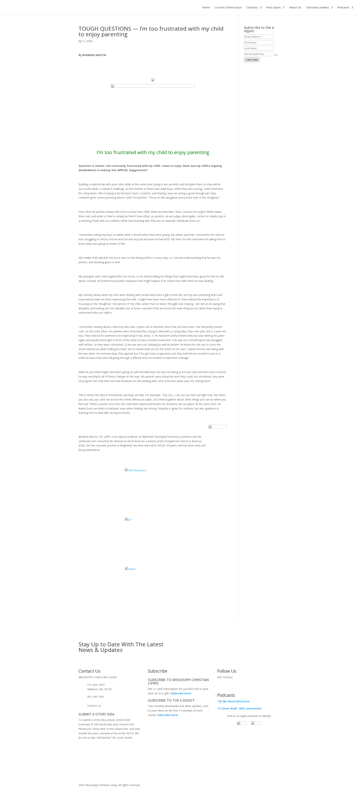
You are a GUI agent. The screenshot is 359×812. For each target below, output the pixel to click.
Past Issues (273, 7)
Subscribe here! (167, 715)
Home (206, 7)
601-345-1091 (95, 696)
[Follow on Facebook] (241, 686)
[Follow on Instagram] (256, 686)
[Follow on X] (249, 686)
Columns (252, 7)
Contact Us (94, 705)
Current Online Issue (228, 7)
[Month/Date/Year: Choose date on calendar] (275, 54)
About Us (295, 7)
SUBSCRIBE (252, 59)
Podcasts (343, 7)
